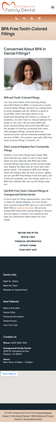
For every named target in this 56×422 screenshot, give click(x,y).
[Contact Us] (24, 18)
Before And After (28, 232)
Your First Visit (28, 249)
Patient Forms (28, 245)
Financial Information (28, 241)
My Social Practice (21, 416)
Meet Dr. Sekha (10, 281)
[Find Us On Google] (31, 18)
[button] (53, 7)
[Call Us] (16, 18)
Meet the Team (10, 285)
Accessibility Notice (33, 419)
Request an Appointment (15, 289)
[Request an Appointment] (39, 18)
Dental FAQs (28, 237)
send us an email (25, 208)
